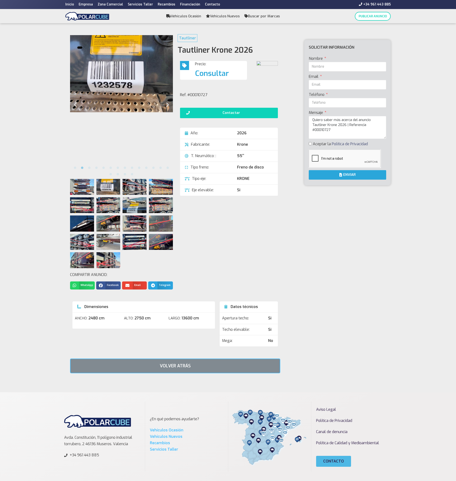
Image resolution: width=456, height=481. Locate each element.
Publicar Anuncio (373, 16)
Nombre (316, 58)
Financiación (190, 4)
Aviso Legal (326, 409)
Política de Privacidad (350, 143)
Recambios (166, 4)
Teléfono (317, 94)
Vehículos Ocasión (186, 16)
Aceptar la (340, 143)
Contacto (212, 4)
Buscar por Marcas (264, 16)
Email (314, 76)
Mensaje (316, 112)
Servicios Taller (140, 4)
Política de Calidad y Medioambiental (347, 442)
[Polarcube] (87, 16)
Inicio (69, 4)
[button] (75, 168)
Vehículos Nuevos (225, 16)
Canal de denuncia (331, 431)
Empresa (86, 4)
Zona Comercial (110, 4)
